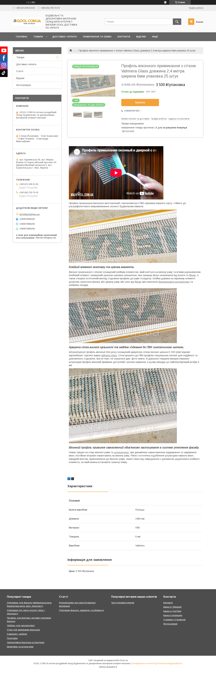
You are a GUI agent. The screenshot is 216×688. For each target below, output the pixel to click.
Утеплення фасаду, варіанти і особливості (81, 610)
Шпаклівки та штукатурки (20, 646)
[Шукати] (177, 21)
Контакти (123, 36)
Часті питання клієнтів (122, 602)
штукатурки (121, 452)
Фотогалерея (23, 85)
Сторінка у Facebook (174, 619)
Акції (155, 36)
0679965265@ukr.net (29, 214)
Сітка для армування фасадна (23, 629)
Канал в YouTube (172, 611)
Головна (21, 36)
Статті (19, 71)
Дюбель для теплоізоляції (21, 625)
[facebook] (69, 479)
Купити (140, 102)
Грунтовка (12, 638)
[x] (72, 479)
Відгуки (141, 36)
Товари (38, 36)
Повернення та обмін (97, 36)
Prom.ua (124, 660)
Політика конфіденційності (170, 663)
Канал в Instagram (172, 615)
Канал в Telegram (172, 607)
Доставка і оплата (64, 36)
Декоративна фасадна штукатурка (25, 642)
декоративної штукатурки (174, 281)
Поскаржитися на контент (143, 663)
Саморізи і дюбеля (17, 634)
